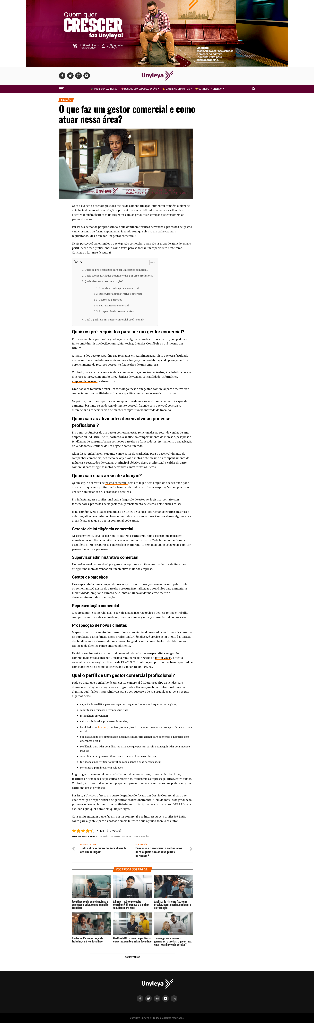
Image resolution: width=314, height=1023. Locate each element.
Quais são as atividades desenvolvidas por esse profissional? (120, 275)
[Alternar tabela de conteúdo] (151, 262)
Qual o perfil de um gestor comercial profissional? (114, 319)
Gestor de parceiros (110, 299)
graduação (142, 837)
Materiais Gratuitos (177, 89)
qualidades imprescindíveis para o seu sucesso (114, 691)
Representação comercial (114, 305)
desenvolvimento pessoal (120, 405)
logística (155, 499)
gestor (112, 432)
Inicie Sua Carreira (105, 89)
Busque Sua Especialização (140, 89)
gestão (105, 837)
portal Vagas (163, 658)
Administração (145, 355)
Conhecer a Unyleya (210, 89)
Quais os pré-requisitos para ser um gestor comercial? (116, 269)
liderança (103, 727)
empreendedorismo (84, 381)
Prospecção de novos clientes (116, 311)
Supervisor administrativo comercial (120, 293)
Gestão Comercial (163, 795)
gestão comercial (116, 483)
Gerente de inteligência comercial (119, 288)
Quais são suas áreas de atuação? (104, 281)
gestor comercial (122, 837)
